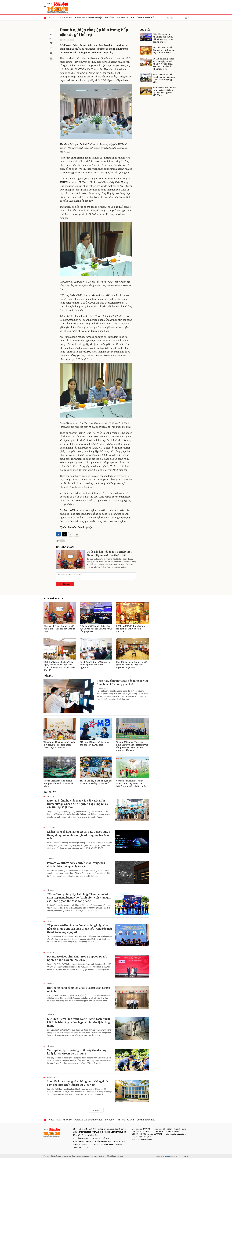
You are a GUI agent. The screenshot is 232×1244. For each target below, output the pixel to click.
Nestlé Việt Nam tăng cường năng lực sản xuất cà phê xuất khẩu (58, 783)
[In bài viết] (51, 59)
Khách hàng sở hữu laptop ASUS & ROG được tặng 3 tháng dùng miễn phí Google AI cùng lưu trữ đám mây (78, 835)
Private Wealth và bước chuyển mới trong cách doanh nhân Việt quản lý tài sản (76, 864)
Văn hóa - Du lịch (125, 18)
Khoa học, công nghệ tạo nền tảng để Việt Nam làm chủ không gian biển (122, 682)
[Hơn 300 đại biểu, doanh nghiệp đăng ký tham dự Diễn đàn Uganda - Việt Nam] (146, 91)
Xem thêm (96, 1110)
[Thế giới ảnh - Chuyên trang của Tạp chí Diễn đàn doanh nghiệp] (58, 7)
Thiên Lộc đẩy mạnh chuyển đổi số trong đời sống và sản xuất (96, 782)
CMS (169, 1156)
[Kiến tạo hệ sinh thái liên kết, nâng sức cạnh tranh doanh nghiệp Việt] (146, 77)
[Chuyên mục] (45, 7)
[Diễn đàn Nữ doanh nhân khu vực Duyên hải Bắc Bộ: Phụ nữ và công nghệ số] (146, 37)
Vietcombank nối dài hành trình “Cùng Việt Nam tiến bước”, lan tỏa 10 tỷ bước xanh (131, 783)
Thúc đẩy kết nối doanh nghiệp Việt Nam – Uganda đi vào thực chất (109, 553)
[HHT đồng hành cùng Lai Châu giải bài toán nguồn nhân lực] (132, 997)
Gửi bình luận (65, 584)
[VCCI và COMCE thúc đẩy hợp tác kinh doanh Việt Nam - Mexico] (146, 50)
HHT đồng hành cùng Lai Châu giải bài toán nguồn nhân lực (78, 989)
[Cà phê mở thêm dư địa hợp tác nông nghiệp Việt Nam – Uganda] (96, 649)
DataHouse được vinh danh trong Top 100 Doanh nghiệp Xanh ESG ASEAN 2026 (77, 958)
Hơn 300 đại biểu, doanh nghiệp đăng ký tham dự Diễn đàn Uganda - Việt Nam (164, 91)
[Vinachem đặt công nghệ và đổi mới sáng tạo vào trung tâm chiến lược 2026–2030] (60, 729)
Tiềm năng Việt (64, 18)
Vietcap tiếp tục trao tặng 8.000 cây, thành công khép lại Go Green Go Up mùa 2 (77, 1052)
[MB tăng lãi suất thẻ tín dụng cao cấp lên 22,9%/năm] (96, 729)
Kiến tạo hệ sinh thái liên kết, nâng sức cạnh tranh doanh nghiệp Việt (164, 78)
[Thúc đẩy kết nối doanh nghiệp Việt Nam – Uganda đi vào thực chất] (70, 559)
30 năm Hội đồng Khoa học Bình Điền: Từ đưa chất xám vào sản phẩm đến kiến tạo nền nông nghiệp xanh (132, 746)
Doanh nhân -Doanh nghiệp (88, 18)
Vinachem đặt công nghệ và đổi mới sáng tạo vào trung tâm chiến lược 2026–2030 (60, 745)
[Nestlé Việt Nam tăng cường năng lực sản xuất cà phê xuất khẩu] (60, 767)
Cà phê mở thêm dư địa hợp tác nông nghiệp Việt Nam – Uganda (95, 665)
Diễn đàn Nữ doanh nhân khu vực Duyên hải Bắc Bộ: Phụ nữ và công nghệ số (163, 38)
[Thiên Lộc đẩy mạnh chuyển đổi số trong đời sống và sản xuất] (96, 767)
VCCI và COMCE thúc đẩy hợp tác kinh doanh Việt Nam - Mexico (164, 50)
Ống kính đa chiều (146, 18)
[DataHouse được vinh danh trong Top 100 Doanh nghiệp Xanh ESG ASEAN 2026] (132, 966)
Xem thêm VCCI (53, 598)
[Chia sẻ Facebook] (51, 43)
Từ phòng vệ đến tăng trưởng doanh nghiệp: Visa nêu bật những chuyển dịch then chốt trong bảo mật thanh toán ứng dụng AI (79, 929)
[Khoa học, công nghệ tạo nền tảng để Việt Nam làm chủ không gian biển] (69, 696)
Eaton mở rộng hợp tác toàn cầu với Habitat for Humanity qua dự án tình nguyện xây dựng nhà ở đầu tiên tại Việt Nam (77, 804)
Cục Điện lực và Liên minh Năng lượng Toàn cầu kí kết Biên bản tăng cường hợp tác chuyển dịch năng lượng (78, 1022)
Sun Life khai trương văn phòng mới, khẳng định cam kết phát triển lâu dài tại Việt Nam (77, 1083)
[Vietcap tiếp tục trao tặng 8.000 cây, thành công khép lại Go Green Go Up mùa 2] (132, 1060)
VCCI (51, 18)
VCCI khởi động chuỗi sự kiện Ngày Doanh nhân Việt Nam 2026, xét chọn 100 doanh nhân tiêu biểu (163, 64)
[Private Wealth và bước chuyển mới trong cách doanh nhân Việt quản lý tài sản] (132, 872)
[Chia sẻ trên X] (51, 48)
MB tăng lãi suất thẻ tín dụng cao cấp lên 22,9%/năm (94, 743)
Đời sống (109, 18)
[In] (76, 534)
